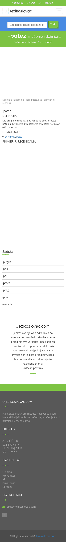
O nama (31, 2)
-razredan (8, 304)
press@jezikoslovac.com (21, 506)
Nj (13, 448)
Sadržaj (32, 42)
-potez (48, 42)
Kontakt (49, 2)
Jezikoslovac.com (46, 536)
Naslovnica (18, 2)
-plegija (6, 262)
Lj (5, 448)
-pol (4, 276)
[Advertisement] (33, 71)
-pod (5, 269)
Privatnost (8, 483)
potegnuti (10, 136)
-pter (5, 297)
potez (19, 136)
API (39, 2)
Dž (3, 444)
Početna (19, 42)
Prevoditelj (8, 475)
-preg (5, 290)
